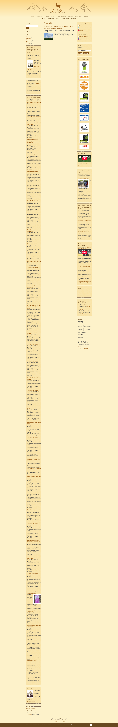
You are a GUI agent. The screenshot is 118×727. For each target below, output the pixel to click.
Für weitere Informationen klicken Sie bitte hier (35, 726)
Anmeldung (51, 18)
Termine (86, 16)
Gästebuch (84, 304)
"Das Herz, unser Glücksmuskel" (84, 247)
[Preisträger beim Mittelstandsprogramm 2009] (84, 121)
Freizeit (53, 16)
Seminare (70, 16)
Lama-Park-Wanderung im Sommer (33, 172)
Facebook (81, 25)
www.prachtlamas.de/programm (34, 102)
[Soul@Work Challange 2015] (84, 73)
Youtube (80, 29)
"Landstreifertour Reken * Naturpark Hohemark (32, 592)
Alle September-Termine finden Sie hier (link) (33, 460)
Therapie (29, 41)
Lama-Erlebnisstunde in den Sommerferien (33, 230)
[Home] (59, 13)
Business (29, 38)
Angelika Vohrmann (83, 308)
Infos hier (84, 273)
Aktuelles (29, 37)
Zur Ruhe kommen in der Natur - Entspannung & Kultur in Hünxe (34, 307)
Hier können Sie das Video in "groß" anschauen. (83, 164)
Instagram (81, 30)
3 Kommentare (50, 40)
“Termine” (37, 83)
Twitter (80, 27)
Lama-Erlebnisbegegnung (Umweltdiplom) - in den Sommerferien (32, 141)
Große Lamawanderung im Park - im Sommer (34, 123)
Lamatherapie (40, 16)
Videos (28, 43)
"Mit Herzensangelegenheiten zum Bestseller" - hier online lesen (84, 282)
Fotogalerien (29, 714)
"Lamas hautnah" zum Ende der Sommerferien (33, 268)
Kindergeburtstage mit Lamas (83, 178)
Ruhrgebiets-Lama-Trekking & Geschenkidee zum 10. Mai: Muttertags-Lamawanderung (58, 27)
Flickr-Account (30, 715)
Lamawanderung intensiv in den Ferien (34, 407)
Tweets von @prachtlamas (31, 708)
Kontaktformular (82, 346)
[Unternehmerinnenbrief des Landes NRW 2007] (84, 149)
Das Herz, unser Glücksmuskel (68, 18)
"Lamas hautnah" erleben (32, 155)
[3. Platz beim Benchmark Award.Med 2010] (84, 102)
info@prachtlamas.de (31, 76)
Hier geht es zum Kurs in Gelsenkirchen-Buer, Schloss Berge (83, 231)
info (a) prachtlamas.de (31, 610)
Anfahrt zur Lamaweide (83, 348)
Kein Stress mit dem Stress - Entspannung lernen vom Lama (33, 540)
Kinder (47, 16)
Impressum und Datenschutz (55, 721)
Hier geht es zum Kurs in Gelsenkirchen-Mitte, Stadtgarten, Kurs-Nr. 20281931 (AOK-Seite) (84, 220)
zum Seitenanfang (64, 721)
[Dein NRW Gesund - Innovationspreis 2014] (84, 79)
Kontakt (44, 18)
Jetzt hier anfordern (31, 701)
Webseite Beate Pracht (83, 36)
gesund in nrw (78, 16)
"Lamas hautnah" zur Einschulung (32, 286)
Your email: (80, 47)
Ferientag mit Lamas (31, 243)
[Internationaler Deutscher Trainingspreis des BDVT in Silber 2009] (84, 113)
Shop (57, 18)
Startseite (32, 16)
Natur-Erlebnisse (62, 16)
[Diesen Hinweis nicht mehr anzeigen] (91, 725)
